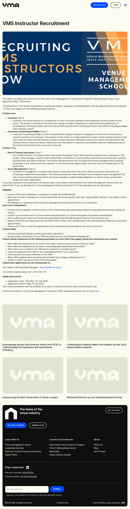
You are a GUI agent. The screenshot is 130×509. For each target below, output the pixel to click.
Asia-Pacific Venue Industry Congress (66, 444)
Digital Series (11, 454)
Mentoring (54, 451)
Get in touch (99, 451)
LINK (123, 503)
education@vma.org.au (50, 267)
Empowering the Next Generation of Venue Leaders (30, 397)
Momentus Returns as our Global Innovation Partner (94, 397)
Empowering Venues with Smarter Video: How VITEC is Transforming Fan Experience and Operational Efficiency (32, 347)
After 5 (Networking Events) (62, 448)
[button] (125, 5)
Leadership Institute (14, 448)
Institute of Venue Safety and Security (23, 451)
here (97, 291)
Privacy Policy (62, 503)
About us (98, 444)
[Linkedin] (27, 467)
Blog (96, 448)
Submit (57, 489)
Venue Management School (18, 444)
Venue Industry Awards (60, 454)
